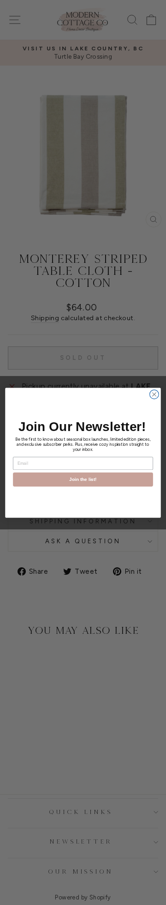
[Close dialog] (154, 394)
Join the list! (83, 479)
